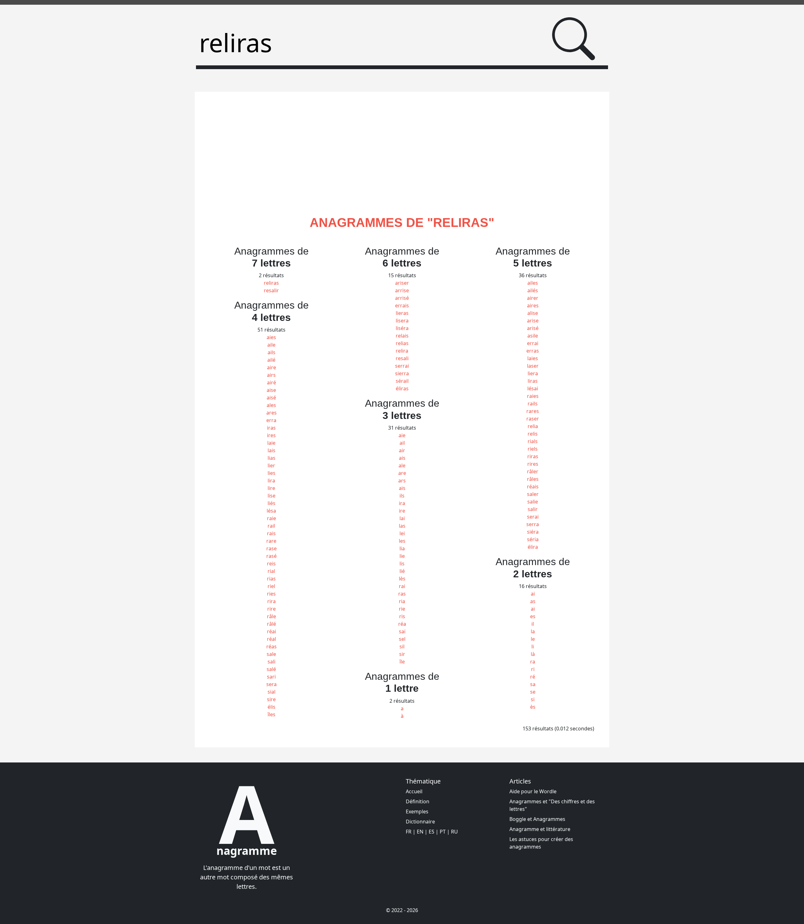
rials (533, 441)
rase (271, 548)
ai (533, 593)
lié (402, 571)
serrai (402, 365)
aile (271, 344)
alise (532, 313)
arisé (533, 328)
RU (454, 831)
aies (271, 337)
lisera (402, 320)
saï (402, 631)
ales (271, 405)
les (402, 540)
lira (271, 480)
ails (271, 352)
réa (402, 623)
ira (402, 503)
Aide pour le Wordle (533, 791)
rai (402, 586)
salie (532, 501)
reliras (271, 282)
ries (271, 593)
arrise (402, 290)
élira (533, 546)
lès (402, 578)
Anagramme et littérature (539, 829)
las (402, 525)
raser (532, 418)
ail (402, 442)
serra (532, 524)
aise (271, 390)
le (533, 638)
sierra (402, 373)
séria (533, 539)
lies (271, 473)
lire (271, 488)
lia (402, 548)
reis (271, 563)
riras (532, 456)
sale (271, 654)
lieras (402, 313)
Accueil (414, 791)
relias (402, 343)
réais (533, 486)
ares (271, 412)
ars (402, 480)
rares (532, 411)
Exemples (417, 811)
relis (533, 433)
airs (271, 374)
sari (271, 676)
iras (271, 427)
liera (533, 373)
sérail (402, 380)
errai (532, 343)
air (402, 450)
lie (402, 556)
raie (271, 518)
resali (402, 358)
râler (532, 471)
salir (533, 509)
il (532, 623)
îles (271, 714)
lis (402, 563)
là (533, 654)
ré (532, 676)
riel (271, 586)
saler (533, 494)
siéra (533, 531)
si (533, 699)
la (533, 631)
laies (532, 358)
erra (271, 420)
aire (271, 367)
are (402, 473)
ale (402, 465)
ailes (532, 282)
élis (271, 706)
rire (271, 608)
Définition (417, 801)
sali (271, 661)
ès (532, 706)
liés (271, 503)
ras (402, 593)
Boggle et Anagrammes (537, 819)
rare (271, 540)
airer (532, 297)
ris (402, 616)
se (532, 691)
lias (271, 457)
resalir (271, 290)
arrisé (402, 297)
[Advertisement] (402, 161)
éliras (402, 388)
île (402, 661)
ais (402, 457)
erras (532, 350)
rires (532, 463)
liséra (402, 328)
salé (271, 669)
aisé (271, 397)
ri (533, 669)
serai (533, 516)
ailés (532, 290)
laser (533, 365)
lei (402, 533)
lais (271, 450)
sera (271, 684)
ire (402, 510)
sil (402, 646)
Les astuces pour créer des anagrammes (541, 843)
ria (402, 601)
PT (443, 831)
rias (271, 578)
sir (402, 654)
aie (402, 435)
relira (402, 350)
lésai (532, 388)
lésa (271, 510)
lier (271, 465)
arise (533, 320)
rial (271, 571)
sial (271, 691)
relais (402, 335)
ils (402, 495)
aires (533, 305)
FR (408, 831)
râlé (271, 623)
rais (271, 533)
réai (271, 631)
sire (271, 699)
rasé (271, 556)
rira (271, 601)
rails (533, 403)
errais (402, 305)
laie (271, 442)
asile (532, 335)
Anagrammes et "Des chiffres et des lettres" (552, 805)
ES (431, 831)
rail (271, 525)
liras (533, 380)
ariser (402, 282)
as (532, 601)
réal (271, 638)
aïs (402, 488)
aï (533, 608)
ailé (271, 359)
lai (402, 518)
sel (402, 638)
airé (271, 382)
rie (402, 608)
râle (271, 616)
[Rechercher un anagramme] (574, 38)
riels (533, 448)
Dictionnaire (420, 821)
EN (420, 831)
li (532, 646)
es (532, 616)
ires (271, 435)
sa (532, 684)
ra (532, 661)
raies (533, 396)
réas (271, 646)
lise (271, 495)
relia (533, 426)
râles (533, 479)
